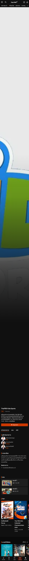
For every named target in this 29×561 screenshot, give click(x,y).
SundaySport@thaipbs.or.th (9, 467)
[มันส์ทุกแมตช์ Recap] (7, 510)
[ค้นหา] (5, 2)
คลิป (17, 430)
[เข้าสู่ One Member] (27, 2)
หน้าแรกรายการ (5, 430)
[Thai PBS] (14, 2)
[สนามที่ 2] (7, 491)
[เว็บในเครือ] (2, 2)
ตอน (12, 430)
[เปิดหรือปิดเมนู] (24, 2)
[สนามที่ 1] (7, 483)
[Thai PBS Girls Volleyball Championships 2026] (21, 510)
